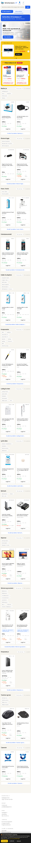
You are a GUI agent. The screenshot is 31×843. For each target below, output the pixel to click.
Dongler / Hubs (5, 280)
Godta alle (4, 841)
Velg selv (19, 841)
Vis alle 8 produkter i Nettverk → (15, 532)
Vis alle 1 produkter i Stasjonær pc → (15, 690)
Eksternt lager (5, 138)
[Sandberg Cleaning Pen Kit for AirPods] (8, 468)
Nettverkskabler (5, 286)
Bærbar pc (4, 88)
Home (3, 93)
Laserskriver (4, 600)
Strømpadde (4, 398)
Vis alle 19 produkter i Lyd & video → (15, 486)
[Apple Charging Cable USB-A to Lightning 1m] (8, 418)
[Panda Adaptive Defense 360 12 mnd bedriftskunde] (23, 766)
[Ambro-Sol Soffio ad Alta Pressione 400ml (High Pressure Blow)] (23, 252)
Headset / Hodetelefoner (7, 443)
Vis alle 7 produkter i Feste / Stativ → (15, 229)
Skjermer (3, 538)
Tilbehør (4, 98)
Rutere (11, 493)
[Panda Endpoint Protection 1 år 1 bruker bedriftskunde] (8, 766)
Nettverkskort (5, 493)
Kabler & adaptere (6, 275)
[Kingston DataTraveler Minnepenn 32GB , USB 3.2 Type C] (8, 165)
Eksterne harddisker (6, 141)
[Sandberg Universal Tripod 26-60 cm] (8, 212)
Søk (28, 7)
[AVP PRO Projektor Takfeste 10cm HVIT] (23, 212)
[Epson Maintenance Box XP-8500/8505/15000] (23, 626)
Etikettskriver (5, 593)
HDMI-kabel (4, 282)
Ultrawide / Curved (6, 545)
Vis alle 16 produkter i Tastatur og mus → (15, 742)
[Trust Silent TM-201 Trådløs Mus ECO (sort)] (8, 723)
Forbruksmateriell (6, 234)
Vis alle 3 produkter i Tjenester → (15, 783)
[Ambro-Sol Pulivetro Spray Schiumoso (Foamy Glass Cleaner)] (8, 252)
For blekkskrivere (6, 595)
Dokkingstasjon (5, 91)
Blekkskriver (4, 591)
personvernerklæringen (15, 838)
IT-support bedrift (6, 823)
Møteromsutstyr (5, 448)
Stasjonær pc (5, 652)
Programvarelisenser (6, 824)
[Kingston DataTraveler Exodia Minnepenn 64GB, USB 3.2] (23, 165)
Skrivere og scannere (7, 588)
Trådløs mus (5, 702)
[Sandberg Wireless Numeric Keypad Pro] (8, 116)
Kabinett (4, 339)
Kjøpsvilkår (4, 830)
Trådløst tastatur (5, 704)
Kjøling (10, 339)
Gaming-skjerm (5, 540)
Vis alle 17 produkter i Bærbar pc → (15, 133)
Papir (3, 604)
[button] (15, 31)
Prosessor (10, 341)
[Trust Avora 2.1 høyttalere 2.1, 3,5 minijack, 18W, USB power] (23, 468)
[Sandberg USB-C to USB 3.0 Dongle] (23, 307)
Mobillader (4, 396)
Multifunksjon (5, 602)
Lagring (3, 341)
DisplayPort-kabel (6, 277)
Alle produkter (18, 11)
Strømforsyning (5, 345)
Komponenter (5, 329)
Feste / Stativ (5, 189)
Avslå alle (12, 841)
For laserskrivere (5, 597)
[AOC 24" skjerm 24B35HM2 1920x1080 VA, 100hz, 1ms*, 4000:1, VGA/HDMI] (8, 564)
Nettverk (3, 491)
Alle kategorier (7, 11)
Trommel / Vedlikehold (7, 606)
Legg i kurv (8, 129)
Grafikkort (9, 332)
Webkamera (4, 450)
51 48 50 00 (4, 805)
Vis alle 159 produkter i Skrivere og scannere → (15, 646)
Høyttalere (4, 446)
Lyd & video (4, 441)
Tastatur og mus (6, 695)
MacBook (9, 93)
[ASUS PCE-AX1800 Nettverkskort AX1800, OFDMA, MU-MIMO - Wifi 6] (8, 514)
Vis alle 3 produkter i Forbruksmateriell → (15, 270)
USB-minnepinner (6, 145)
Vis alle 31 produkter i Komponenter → (15, 383)
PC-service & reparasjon (7, 821)
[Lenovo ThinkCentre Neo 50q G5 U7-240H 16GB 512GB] (8, 671)
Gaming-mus (5, 697)
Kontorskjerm (5, 542)
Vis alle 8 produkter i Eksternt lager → (15, 183)
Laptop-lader (5, 393)
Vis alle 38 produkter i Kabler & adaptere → (15, 324)
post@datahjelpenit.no (7, 806)
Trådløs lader (5, 400)
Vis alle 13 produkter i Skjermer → (15, 583)
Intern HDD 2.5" (5, 334)
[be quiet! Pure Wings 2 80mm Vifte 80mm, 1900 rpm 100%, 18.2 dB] (23, 365)
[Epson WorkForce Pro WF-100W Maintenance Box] (8, 626)
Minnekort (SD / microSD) (7, 143)
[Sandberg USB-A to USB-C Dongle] (8, 307)
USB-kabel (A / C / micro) (7, 289)
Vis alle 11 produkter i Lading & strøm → (15, 436)
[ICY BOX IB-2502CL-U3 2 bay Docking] (23, 116)
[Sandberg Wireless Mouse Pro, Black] (23, 723)
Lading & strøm (5, 389)
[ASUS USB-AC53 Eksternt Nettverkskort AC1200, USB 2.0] (23, 514)
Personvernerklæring (6, 832)
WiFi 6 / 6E (4, 496)
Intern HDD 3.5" (5, 336)
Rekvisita (9, 604)
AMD (3, 332)
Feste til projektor (5, 193)
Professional (4, 95)
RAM (3, 343)
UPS (11, 400)
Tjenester (4, 747)
